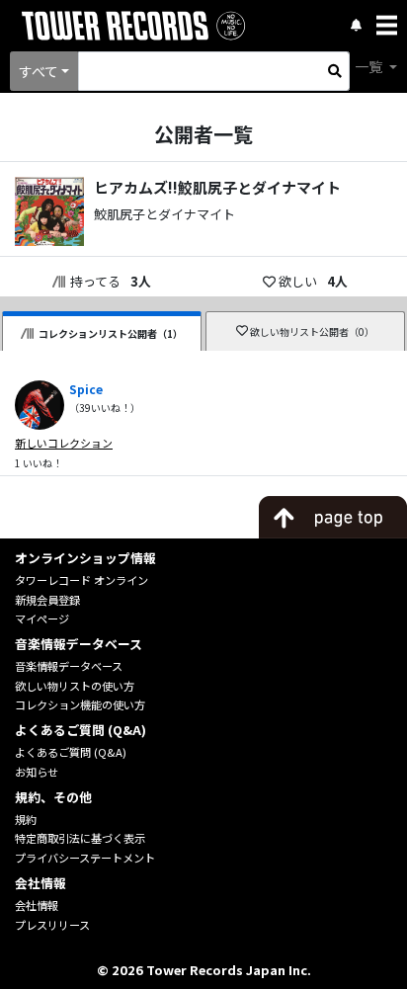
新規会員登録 (47, 600)
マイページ (42, 618)
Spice (86, 388)
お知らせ (36, 772)
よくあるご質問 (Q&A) (70, 752)
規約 (26, 819)
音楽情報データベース (68, 666)
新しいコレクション (64, 443)
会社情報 (36, 905)
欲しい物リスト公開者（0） (312, 331)
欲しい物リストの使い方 (74, 686)
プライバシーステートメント (85, 857)
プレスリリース (52, 925)
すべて (38, 71)
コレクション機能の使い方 (80, 704)
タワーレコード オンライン (81, 580)
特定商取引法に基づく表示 (80, 838)
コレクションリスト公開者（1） (111, 333)
